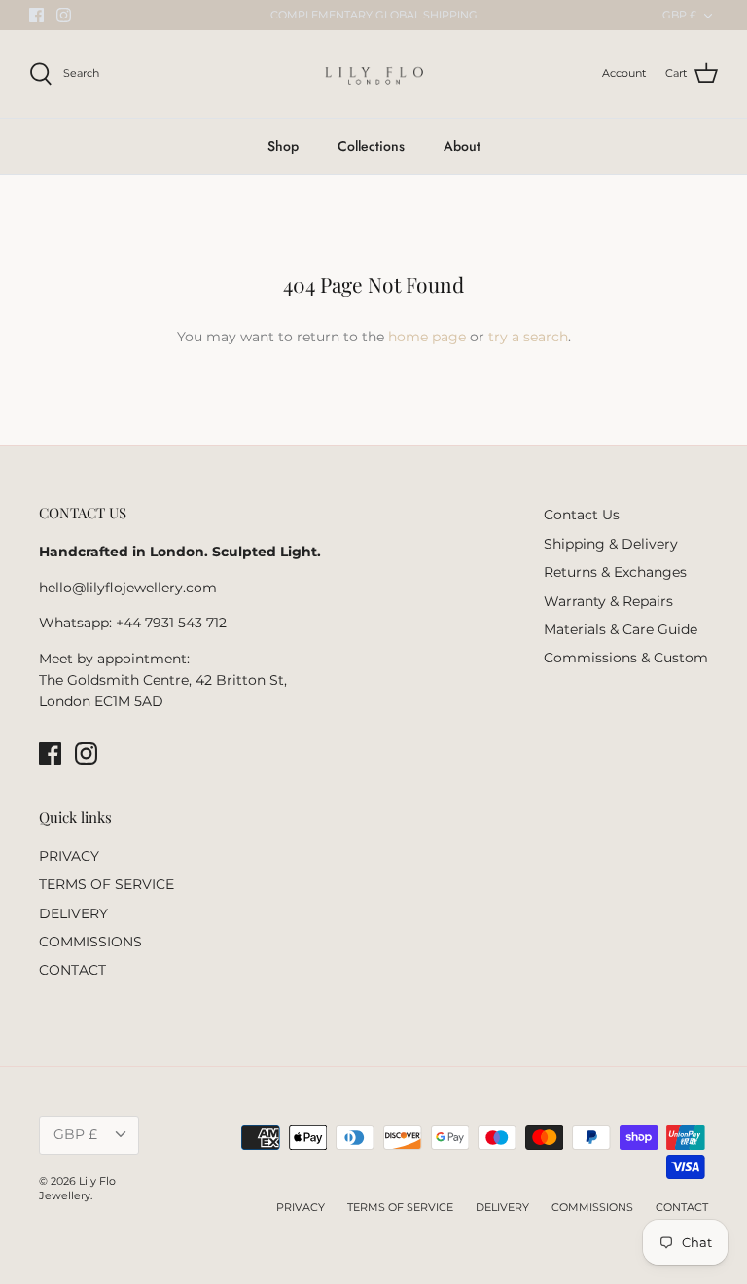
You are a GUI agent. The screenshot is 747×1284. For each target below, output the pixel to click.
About (462, 146)
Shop (283, 146)
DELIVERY (73, 913)
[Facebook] (36, 15)
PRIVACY (69, 856)
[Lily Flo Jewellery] (374, 74)
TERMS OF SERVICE (106, 884)
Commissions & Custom (626, 657)
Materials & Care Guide (620, 629)
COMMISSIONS (90, 941)
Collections (371, 146)
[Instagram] (63, 15)
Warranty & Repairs (608, 601)
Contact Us (582, 514)
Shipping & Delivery (611, 544)
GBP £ (679, 14)
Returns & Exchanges (615, 572)
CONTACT (72, 970)
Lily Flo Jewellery (77, 1188)
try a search (528, 336)
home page (427, 336)
